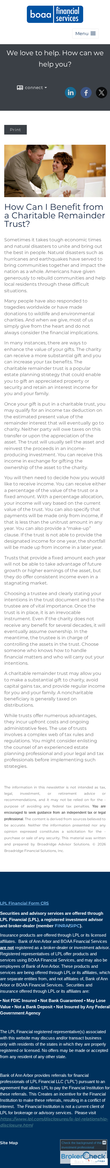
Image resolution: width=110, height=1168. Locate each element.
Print (15, 129)
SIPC (75, 925)
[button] (85, 34)
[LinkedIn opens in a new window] (70, 96)
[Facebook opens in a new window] (86, 96)
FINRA (62, 925)
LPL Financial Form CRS (24, 903)
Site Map (9, 1142)
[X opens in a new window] (101, 96)
